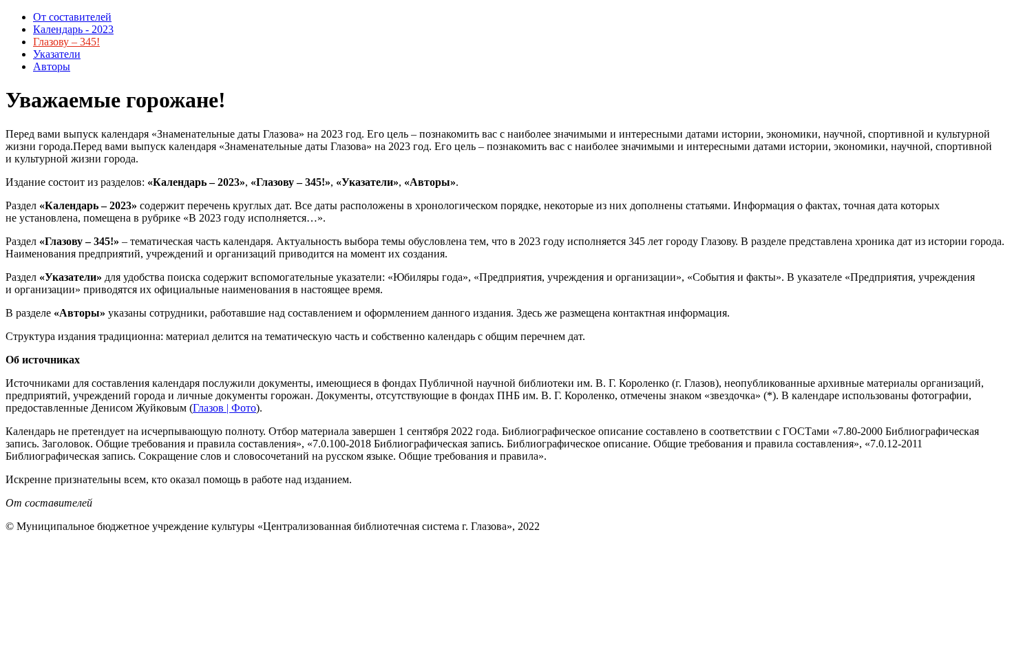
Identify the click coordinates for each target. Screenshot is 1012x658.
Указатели (57, 54)
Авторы (51, 66)
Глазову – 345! (66, 41)
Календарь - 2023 (73, 29)
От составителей (72, 17)
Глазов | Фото (224, 408)
